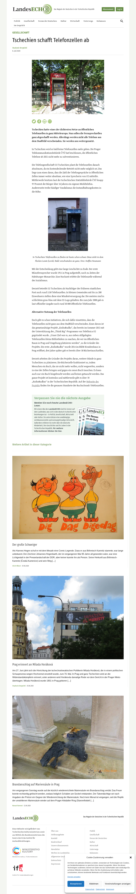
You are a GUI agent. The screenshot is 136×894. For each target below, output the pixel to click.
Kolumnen (101, 21)
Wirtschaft (75, 21)
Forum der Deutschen (47, 21)
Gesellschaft (29, 21)
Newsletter (55, 849)
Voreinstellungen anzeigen (118, 883)
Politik (17, 21)
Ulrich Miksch (16, 566)
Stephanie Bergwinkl (19, 48)
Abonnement (108, 9)
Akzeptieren (76, 883)
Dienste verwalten (73, 877)
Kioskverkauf (56, 841)
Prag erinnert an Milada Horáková (32, 664)
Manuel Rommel (17, 806)
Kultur (63, 21)
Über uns (54, 830)
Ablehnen (93, 883)
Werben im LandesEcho (60, 852)
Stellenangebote (57, 834)
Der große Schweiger (24, 544)
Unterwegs (88, 21)
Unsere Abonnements (59, 845)
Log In (119, 9)
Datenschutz (89, 889)
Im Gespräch (19, 25)
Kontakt (54, 838)
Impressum (110, 889)
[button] (130, 857)
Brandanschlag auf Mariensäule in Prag (35, 784)
